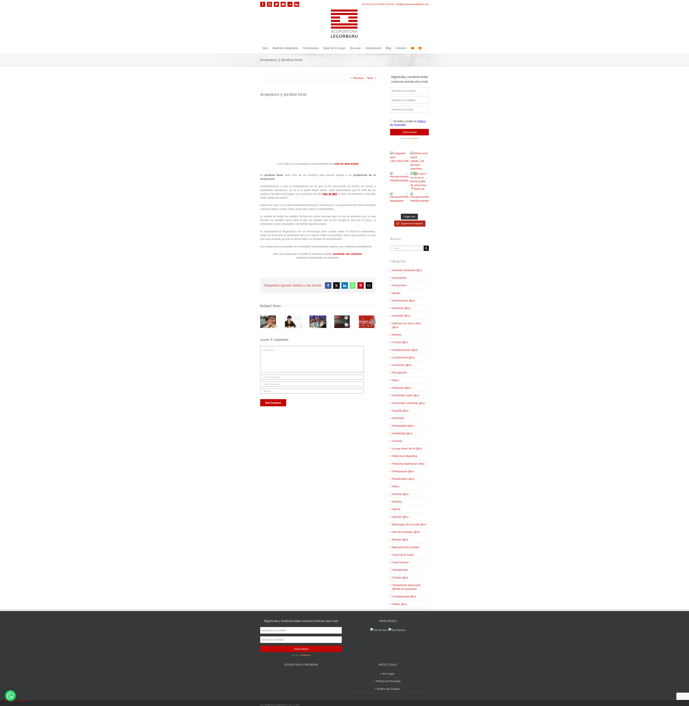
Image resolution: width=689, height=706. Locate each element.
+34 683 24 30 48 (384, 4)
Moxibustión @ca (403, 478)
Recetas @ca (400, 539)
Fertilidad (398, 418)
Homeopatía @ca (403, 425)
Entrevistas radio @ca (405, 395)
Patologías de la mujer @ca (409, 524)
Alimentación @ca (403, 300)
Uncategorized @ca (404, 596)
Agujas (396, 293)
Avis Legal (388, 669)
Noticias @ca (400, 494)
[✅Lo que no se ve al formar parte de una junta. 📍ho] (419, 181)
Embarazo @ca (401, 387)
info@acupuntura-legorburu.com (412, 4)
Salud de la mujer (403, 554)
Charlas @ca (400, 342)
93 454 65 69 (368, 4)
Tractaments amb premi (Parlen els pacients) (406, 587)
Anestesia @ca (401, 308)
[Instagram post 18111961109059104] (399, 160)
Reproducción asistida (405, 547)
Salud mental (400, 562)
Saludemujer (400, 570)
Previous (358, 78)
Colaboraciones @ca (405, 350)
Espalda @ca (400, 410)
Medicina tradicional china (408, 463)
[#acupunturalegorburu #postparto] (399, 201)
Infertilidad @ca (402, 433)
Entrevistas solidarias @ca (408, 403)
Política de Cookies (388, 684)
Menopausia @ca (403, 471)
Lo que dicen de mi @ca (407, 448)
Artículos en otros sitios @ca (406, 325)
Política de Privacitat (388, 676)
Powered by (16, 700)
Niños (395, 486)
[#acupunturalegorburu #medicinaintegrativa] (399, 181)
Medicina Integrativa (404, 456)
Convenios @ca (401, 365)
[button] (10, 695)
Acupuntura (399, 277)
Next (370, 78)
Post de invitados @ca (406, 532)
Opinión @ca (400, 517)
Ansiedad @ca (401, 315)
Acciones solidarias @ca (407, 270)
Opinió (396, 509)
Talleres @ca (400, 577)
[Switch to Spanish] (420, 48)
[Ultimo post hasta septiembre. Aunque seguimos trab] (419, 160)
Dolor (395, 380)
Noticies (397, 501)
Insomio (397, 441)
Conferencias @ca (403, 357)
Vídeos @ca (399, 604)
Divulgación (399, 372)
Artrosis (396, 334)
